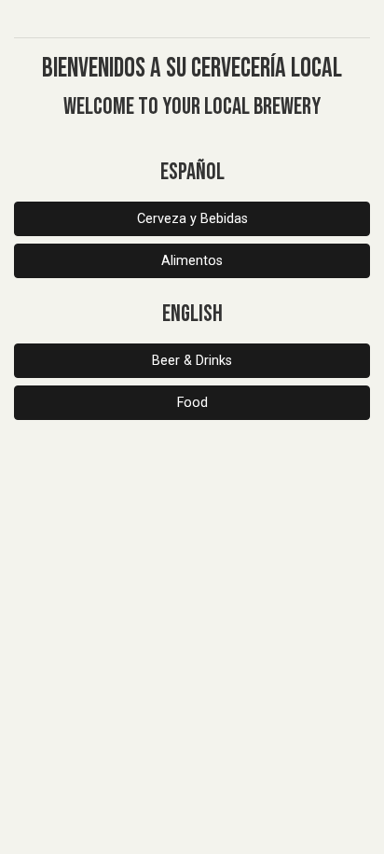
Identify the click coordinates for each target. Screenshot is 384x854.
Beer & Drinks (192, 361)
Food (192, 403)
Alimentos (192, 261)
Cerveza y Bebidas (192, 219)
